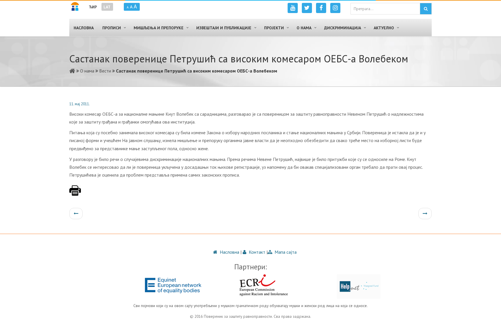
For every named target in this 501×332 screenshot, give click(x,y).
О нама (87, 71)
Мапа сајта (285, 252)
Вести (105, 71)
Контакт (256, 252)
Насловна (229, 252)
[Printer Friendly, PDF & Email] (75, 193)
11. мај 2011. (79, 103)
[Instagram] (335, 8)
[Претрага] (425, 8)
